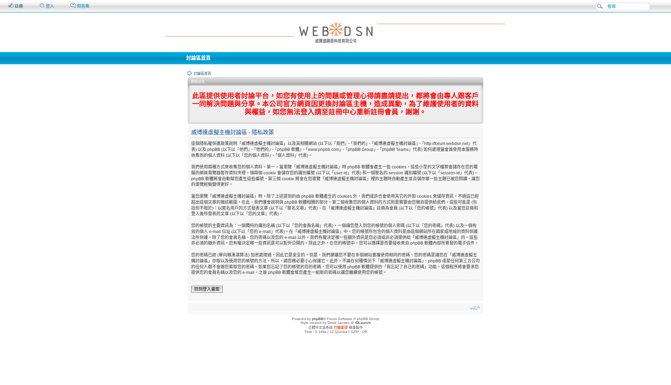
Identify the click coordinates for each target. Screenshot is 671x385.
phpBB (317, 319)
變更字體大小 (475, 308)
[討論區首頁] (335, 32)
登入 (49, 6)
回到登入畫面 (206, 289)
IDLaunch (363, 323)
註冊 (18, 6)
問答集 (82, 6)
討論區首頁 (198, 57)
